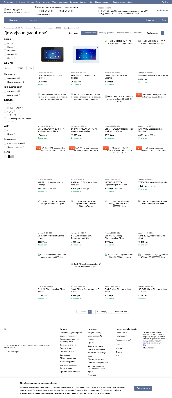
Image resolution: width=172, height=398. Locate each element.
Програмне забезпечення (70, 372)
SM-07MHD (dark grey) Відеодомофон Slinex (81, 237)
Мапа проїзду (148, 348)
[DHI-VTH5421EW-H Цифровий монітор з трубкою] (119, 108)
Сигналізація (65, 355)
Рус (166, 2)
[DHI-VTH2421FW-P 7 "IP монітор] (119, 54)
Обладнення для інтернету (71, 333)
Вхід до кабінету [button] (94, 333)
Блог (91, 2)
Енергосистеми (66, 348)
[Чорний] (9, 156)
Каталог (22, 2)
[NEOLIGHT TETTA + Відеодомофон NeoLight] (119, 161)
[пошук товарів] (28, 20)
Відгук (145, 345)
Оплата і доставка (43, 2)
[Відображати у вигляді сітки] (162, 33)
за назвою (138, 33)
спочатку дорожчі (124, 33)
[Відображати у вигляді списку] (166, 33)
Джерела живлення (68, 345)
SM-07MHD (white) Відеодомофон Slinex (114, 237)
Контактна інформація (78, 2)
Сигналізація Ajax (67, 352)
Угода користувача (102, 393)
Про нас (30, 2)
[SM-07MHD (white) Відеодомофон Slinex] (119, 215)
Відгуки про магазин (102, 2)
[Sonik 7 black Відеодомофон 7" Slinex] (86, 268)
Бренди (91, 372)
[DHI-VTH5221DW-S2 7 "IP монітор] (86, 54)
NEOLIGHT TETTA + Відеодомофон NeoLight (116, 183)
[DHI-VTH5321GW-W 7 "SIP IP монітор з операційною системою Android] (86, 108)
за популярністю (89, 33)
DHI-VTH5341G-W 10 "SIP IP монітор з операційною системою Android (51, 131)
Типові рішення (66, 368)
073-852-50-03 (46, 11)
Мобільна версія (12, 352)
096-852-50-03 (66, 11)
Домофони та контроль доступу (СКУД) (69, 340)
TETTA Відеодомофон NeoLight (152, 182)
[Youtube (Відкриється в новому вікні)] (157, 2)
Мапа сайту (92, 375)
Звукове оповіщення (68, 365)
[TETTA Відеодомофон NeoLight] (153, 161)
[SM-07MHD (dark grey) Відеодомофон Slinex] (86, 215)
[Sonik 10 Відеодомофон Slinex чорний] (52, 268)
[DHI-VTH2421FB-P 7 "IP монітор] (153, 54)
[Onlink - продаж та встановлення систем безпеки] (17, 334)
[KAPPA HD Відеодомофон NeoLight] (153, 108)
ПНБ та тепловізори (68, 358)
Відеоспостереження (68, 336)
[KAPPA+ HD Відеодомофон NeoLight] (52, 161)
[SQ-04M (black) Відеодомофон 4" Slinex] (153, 268)
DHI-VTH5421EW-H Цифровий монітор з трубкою (119, 130)
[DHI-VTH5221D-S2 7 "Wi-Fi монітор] (52, 54)
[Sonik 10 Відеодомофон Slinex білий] (153, 215)
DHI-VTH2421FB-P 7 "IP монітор (153, 75)
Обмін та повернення (60, 2)
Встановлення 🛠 (10, 2)
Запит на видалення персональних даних (96, 367)
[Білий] (5, 156)
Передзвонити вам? (43, 15)
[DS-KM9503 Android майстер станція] (52, 215)
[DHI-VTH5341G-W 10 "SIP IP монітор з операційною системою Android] (52, 108)
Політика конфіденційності (123, 2)
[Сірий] (12, 156)
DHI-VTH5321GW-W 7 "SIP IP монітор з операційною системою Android (84, 131)
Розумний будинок (67, 362)
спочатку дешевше (106, 33)
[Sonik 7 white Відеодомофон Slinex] (119, 268)
